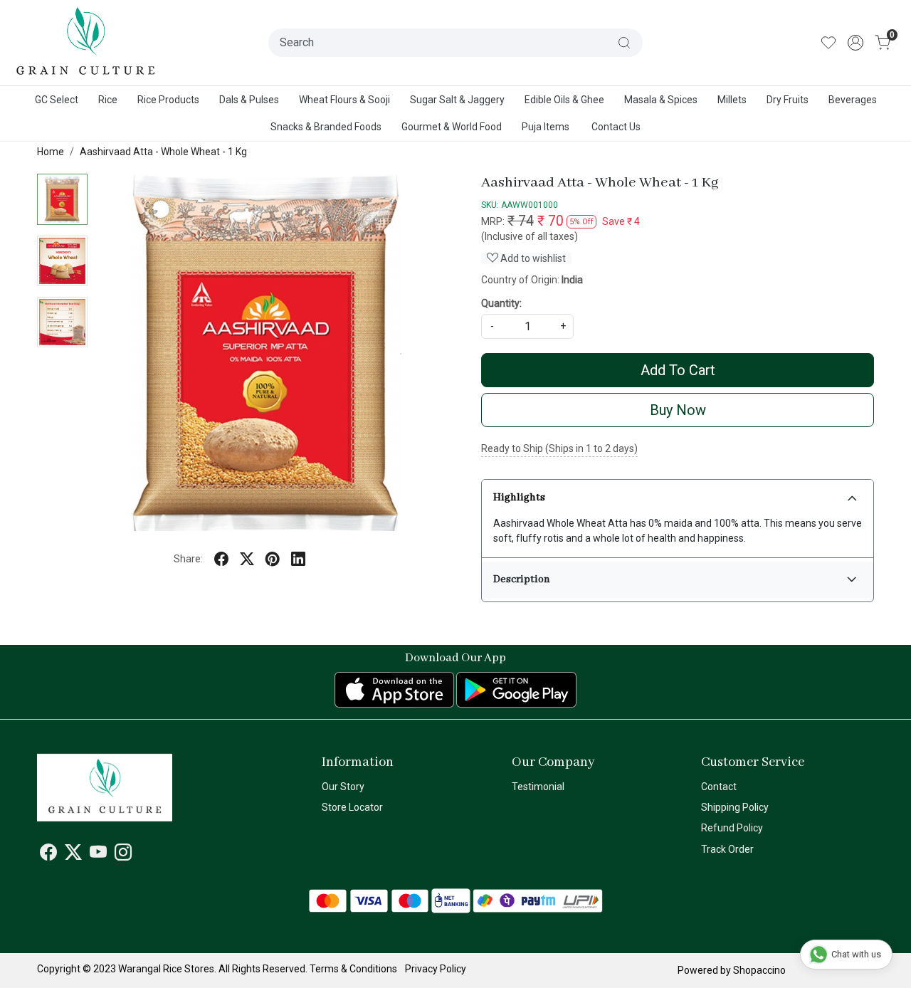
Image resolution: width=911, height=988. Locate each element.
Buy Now (678, 410)
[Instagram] (123, 854)
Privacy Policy (435, 968)
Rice (107, 99)
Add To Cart (678, 370)
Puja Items (545, 126)
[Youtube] (98, 854)
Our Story (343, 786)
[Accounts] (855, 43)
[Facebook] (48, 854)
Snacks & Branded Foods (325, 126)
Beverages (852, 99)
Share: (188, 558)
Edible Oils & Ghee (564, 99)
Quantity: (501, 303)
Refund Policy (732, 828)
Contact (719, 786)
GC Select (56, 99)
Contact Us (616, 126)
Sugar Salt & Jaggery (457, 99)
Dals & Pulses (249, 99)
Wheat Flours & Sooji (344, 99)
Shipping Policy (735, 807)
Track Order (727, 849)
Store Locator (352, 807)
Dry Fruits (788, 99)
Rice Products (168, 99)
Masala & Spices (660, 99)
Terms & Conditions (353, 968)
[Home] (86, 42)
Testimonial (538, 786)
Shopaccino (759, 970)
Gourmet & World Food (451, 126)
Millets (732, 99)
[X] (73, 854)
